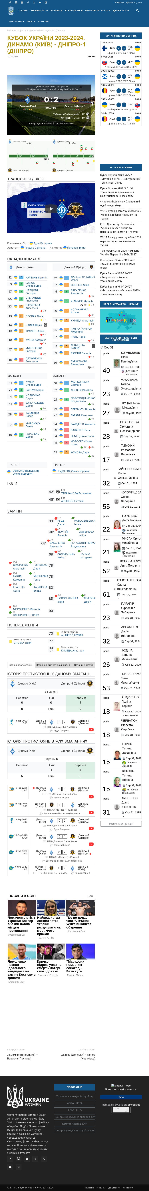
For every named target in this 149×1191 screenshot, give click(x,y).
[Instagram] (16, 2)
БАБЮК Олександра (34, 284)
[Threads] (46, 2)
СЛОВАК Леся (35, 316)
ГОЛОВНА (23, 10)
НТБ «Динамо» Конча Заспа (40, 89)
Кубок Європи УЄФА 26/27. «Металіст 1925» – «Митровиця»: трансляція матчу (120, 179)
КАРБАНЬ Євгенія (36, 277)
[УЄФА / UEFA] (74, 1103)
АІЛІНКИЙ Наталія (82, 301)
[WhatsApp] (44, 64)
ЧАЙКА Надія (34, 325)
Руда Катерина (43, 243)
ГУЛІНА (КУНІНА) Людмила (81, 330)
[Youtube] (40, 2)
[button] (137, 10)
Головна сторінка (16, 30)
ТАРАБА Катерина (82, 415)
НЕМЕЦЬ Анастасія (82, 436)
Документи (114, 1187)
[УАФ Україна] (74, 1096)
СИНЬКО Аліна (80, 284)
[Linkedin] (52, 64)
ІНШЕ (29, 21)
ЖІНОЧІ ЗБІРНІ (72, 10)
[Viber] (36, 64)
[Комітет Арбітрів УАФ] (74, 1123)
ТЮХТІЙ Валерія (81, 353)
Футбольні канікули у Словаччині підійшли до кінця (120, 203)
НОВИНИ (55, 10)
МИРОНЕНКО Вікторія (34, 349)
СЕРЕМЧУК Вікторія (83, 409)
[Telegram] (22, 2)
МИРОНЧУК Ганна (33, 425)
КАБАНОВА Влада (32, 414)
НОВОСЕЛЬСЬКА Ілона (81, 443)
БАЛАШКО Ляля (80, 430)
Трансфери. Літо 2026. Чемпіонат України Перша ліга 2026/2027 (120, 252)
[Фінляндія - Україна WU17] (121, 48)
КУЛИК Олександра (33, 383)
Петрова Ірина (76, 247)
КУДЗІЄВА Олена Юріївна (74, 471)
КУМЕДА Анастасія (82, 320)
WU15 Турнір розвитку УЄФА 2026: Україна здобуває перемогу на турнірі (121, 215)
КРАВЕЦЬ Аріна (35, 331)
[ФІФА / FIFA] (74, 1110)
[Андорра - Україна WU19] (121, 119)
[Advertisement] (51, 1014)
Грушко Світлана (35, 247)
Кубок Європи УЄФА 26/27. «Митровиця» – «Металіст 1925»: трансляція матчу (120, 290)
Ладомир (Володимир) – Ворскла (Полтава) (22, 1056)
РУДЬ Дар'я (78, 336)
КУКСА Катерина (36, 339)
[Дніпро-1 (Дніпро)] (75, 102)
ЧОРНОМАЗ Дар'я (33, 397)
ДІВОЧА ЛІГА (119, 10)
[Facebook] (10, 2)
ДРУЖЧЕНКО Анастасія (34, 360)
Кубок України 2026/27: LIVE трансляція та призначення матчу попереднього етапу (117, 192)
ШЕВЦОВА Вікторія (32, 292)
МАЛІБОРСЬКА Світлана (80, 383)
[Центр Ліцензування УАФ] (74, 1117)
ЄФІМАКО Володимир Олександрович (26, 472)
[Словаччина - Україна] (121, 62)
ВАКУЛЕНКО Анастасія (78, 292)
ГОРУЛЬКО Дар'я (32, 435)
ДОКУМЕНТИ (15, 21)
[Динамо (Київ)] (28, 102)
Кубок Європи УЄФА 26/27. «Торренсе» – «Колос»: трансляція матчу (116, 277)
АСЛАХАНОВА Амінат (79, 311)
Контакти (128, 1187)
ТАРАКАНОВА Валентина (79, 363)
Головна (89, 1187)
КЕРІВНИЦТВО (38, 10)
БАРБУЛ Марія (35, 389)
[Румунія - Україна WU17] (121, 91)
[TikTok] (28, 2)
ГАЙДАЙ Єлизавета (83, 424)
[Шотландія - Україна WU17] (121, 76)
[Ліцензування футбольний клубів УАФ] (74, 1130)
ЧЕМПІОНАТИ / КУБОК (96, 10)
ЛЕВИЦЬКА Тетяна (78, 346)
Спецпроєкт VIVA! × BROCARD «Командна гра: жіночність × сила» (117, 264)
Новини (101, 1187)
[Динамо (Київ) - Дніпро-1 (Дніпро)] (51, 725)
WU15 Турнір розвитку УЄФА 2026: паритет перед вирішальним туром (121, 241)
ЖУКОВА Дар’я (80, 452)
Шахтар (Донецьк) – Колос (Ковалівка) (78, 1056)
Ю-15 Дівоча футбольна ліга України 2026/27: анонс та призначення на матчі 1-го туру (119, 228)
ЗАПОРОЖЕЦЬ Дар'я (35, 404)
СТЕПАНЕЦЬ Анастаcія (33, 299)
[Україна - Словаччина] (121, 105)
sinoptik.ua (134, 1104)
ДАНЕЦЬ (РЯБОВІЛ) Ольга (83, 278)
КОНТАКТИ (43, 21)
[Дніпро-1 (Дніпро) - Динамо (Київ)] (51, 808)
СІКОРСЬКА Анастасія (33, 306)
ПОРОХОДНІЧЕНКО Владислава (83, 400)
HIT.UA (116, 1109)
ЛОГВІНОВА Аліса (82, 389)
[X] (34, 2)
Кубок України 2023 (45, 86)
